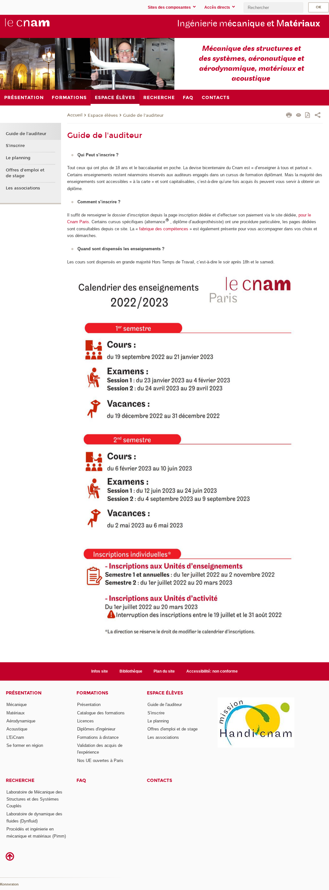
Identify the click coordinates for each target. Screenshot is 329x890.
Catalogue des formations (101, 713)
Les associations (23, 188)
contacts (159, 780)
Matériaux (15, 713)
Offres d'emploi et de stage (25, 173)
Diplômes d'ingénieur (96, 729)
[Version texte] (298, 116)
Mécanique (16, 704)
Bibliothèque (131, 671)
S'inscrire (15, 145)
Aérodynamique (20, 721)
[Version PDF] (308, 116)
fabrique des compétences (164, 228)
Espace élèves (103, 115)
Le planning (18, 158)
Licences (85, 721)
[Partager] (317, 116)
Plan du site (164, 671)
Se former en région (24, 745)
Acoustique (16, 729)
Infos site (99, 671)
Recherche (20, 780)
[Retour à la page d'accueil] (37, 26)
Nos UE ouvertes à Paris (100, 760)
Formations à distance (98, 737)
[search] (273, 7)
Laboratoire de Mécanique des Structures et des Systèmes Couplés (34, 799)
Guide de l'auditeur (143, 115)
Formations (92, 693)
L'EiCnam (15, 737)
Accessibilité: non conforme (212, 671)
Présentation (23, 693)
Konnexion (9, 884)
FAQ (81, 780)
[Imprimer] (289, 116)
